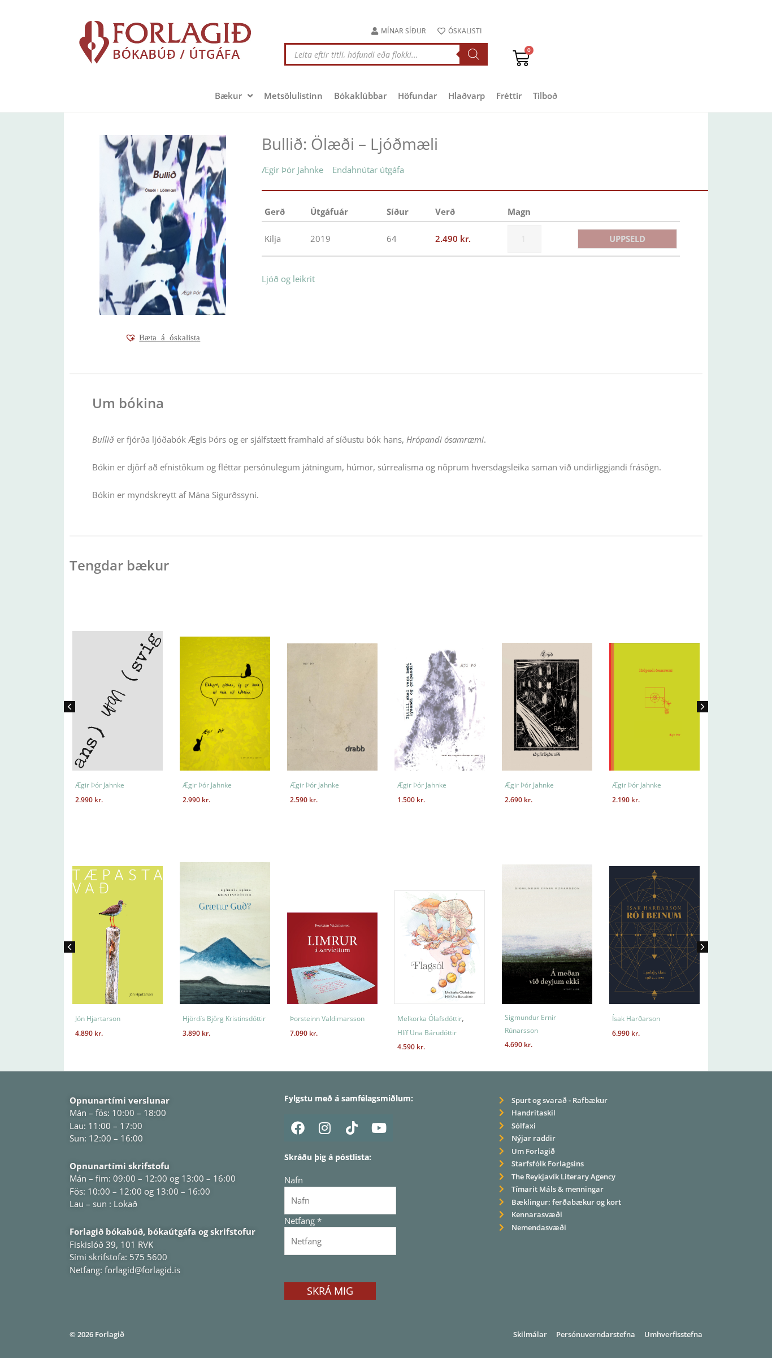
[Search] (473, 54)
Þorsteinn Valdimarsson (327, 1018)
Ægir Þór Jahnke (292, 169)
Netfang (303, 1220)
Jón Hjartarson (97, 1018)
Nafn (293, 1180)
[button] (162, 337)
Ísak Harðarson (636, 1018)
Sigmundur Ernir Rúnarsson (530, 1024)
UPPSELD (627, 238)
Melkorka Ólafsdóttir (429, 1018)
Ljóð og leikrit (288, 278)
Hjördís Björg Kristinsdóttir (224, 1018)
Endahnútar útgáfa (368, 169)
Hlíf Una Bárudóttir (427, 1032)
